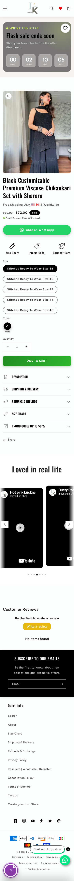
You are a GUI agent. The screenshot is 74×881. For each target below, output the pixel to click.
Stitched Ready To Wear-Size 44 (30, 299)
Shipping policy (50, 863)
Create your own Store (23, 804)
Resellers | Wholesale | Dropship (29, 769)
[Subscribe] (61, 684)
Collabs (13, 795)
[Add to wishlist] (65, 28)
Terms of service (28, 863)
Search (13, 715)
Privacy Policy (17, 760)
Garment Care (61, 253)
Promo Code (37, 253)
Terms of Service (19, 786)
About (12, 724)
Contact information (39, 869)
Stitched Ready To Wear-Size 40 (30, 279)
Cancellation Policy (21, 778)
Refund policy (34, 857)
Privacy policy (54, 857)
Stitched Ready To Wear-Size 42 (30, 289)
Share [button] (11, 439)
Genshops (17, 857)
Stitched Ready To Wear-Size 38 (30, 268)
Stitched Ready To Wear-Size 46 (30, 310)
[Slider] (37, 524)
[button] (5, 8)
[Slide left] (4, 524)
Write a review (37, 626)
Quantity (8, 338)
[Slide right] (69, 524)
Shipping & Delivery (21, 742)
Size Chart (12, 253)
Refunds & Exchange (22, 751)
